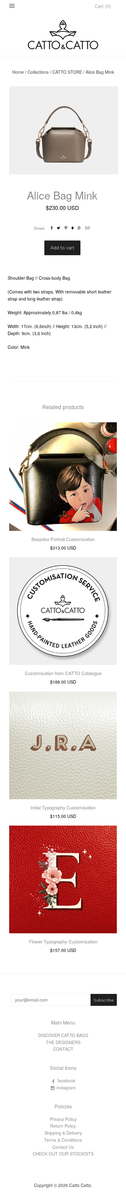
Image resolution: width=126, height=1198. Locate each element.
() (103, 6)
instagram (66, 1087)
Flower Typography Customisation (63, 941)
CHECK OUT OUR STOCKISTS (63, 1154)
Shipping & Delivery (63, 1133)
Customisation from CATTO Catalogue (63, 673)
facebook (66, 1080)
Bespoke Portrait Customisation (63, 539)
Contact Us (63, 1147)
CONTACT (63, 1049)
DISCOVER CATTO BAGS (63, 1035)
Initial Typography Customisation (63, 807)
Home (18, 72)
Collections (38, 72)
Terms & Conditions (63, 1140)
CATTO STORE (67, 72)
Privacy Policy (63, 1119)
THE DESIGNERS (63, 1042)
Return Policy (63, 1126)
